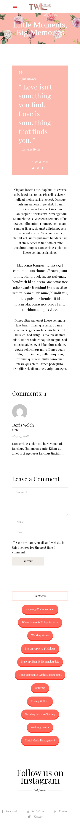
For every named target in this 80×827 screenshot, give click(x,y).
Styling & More (40, 701)
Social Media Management (40, 740)
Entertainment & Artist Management (40, 674)
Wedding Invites (40, 727)
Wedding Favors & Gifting (40, 714)
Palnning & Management (40, 609)
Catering (40, 688)
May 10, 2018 (40, 162)
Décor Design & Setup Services (40, 622)
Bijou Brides (27, 79)
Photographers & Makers (40, 648)
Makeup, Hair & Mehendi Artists (40, 661)
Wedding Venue (40, 635)
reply (15, 430)
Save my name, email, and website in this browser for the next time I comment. (38, 547)
